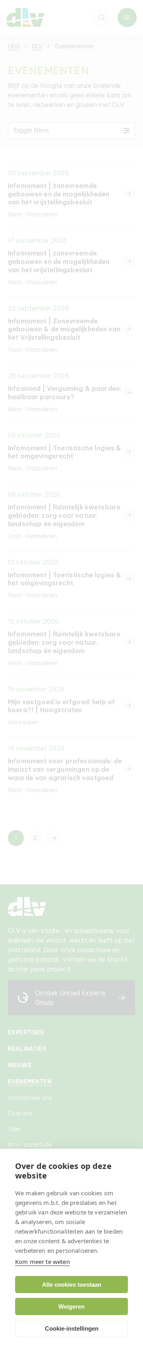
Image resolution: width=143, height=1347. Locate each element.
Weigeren (71, 1306)
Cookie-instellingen (72, 1328)
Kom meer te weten (42, 1262)
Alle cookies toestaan (71, 1284)
